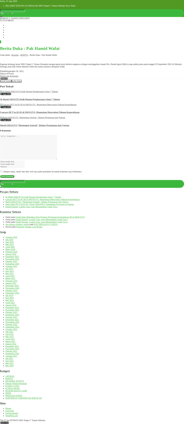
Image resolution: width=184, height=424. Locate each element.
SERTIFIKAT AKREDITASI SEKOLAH (23, 398)
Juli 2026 (9, 239)
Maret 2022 (10, 341)
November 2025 (12, 259)
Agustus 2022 (11, 329)
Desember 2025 (12, 256)
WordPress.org (11, 416)
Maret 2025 (10, 278)
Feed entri (9, 411)
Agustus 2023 (11, 317)
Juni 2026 (9, 242)
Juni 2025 (9, 271)
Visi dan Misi (11, 30)
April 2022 (10, 339)
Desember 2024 (12, 286)
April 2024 (10, 303)
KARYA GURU (12, 386)
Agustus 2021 (11, 356)
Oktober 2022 (11, 324)
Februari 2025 (11, 281)
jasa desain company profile (17, 224)
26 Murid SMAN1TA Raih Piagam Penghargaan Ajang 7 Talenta (30, 99)
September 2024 (12, 293)
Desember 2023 (12, 307)
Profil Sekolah (11, 27)
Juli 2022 (9, 332)
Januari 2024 (10, 305)
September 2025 (12, 264)
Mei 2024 (9, 300)
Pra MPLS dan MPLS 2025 (17, 35)
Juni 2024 (9, 298)
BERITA (24, 55)
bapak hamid (5, 81)
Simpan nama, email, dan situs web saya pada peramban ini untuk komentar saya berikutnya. (42, 171)
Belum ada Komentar (9, 76)
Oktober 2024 (11, 290)
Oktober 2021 (11, 351)
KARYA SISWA (12, 388)
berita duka (16, 81)
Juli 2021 (9, 358)
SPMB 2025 (10, 32)
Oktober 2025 (11, 261)
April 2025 (10, 276)
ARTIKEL (10, 376)
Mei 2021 (9, 363)
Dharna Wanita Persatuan (16, 383)
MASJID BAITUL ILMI (16, 391)
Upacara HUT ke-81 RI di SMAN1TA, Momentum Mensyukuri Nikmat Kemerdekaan (39, 112)
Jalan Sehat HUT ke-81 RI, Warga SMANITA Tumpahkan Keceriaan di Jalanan (39, 204)
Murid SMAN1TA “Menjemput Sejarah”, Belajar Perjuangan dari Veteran (34, 125)
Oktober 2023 (11, 312)
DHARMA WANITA (14, 381)
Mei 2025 (9, 273)
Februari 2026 (11, 252)
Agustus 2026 (11, 237)
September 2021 (12, 353)
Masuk (8, 408)
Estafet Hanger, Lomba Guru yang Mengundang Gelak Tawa (31, 207)
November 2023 (12, 310)
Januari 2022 (10, 344)
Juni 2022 (9, 334)
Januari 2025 (10, 283)
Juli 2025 (9, 269)
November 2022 (12, 322)
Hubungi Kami (11, 37)
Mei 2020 (9, 366)
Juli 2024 (9, 295)
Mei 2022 (9, 336)
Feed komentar (11, 413)
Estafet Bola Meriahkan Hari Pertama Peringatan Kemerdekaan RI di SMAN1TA (50, 217)
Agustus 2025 (11, 266)
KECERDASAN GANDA (46, 224)
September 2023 (12, 315)
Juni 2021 (9, 361)
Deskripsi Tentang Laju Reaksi (29, 227)
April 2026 (10, 247)
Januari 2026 (10, 254)
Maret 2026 (10, 249)
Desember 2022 (12, 320)
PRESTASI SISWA (13, 395)
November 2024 (12, 288)
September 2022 (12, 327)
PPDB (8, 393)
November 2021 (12, 349)
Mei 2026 (9, 244)
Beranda (9, 25)
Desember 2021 (12, 346)
